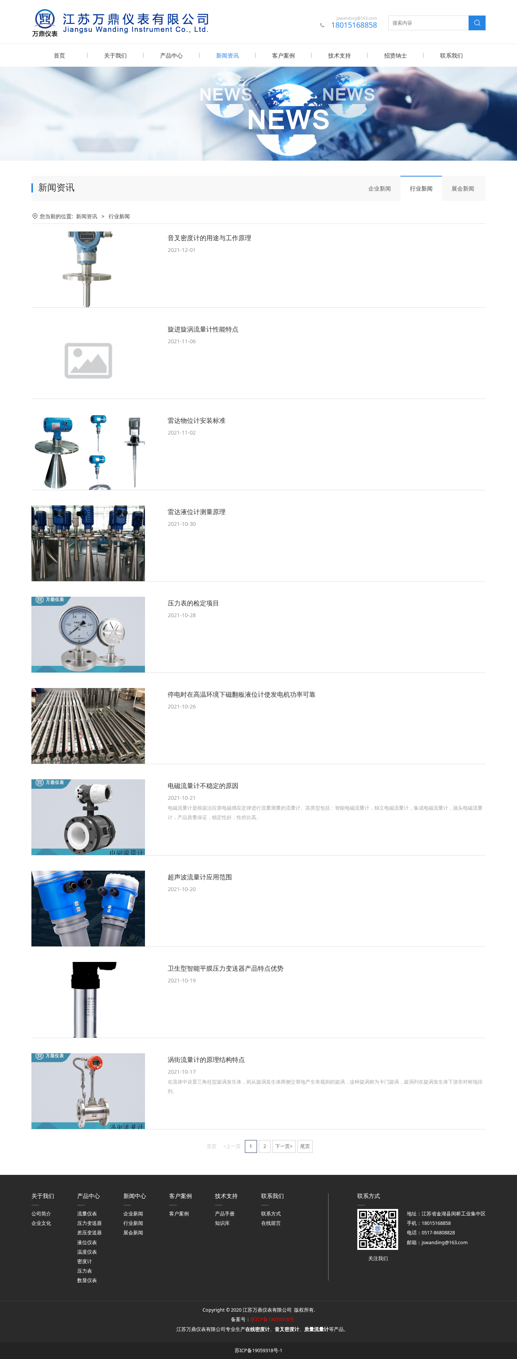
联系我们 (451, 55)
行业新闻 (421, 188)
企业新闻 (379, 188)
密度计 (84, 1261)
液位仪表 (87, 1242)
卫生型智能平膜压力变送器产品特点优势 (225, 968)
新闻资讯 (227, 55)
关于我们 (115, 55)
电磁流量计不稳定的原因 (203, 785)
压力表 (84, 1271)
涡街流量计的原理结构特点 (206, 1059)
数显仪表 (87, 1280)
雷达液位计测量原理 (197, 511)
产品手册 (225, 1213)
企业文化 (41, 1223)
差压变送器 (89, 1232)
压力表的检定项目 (193, 603)
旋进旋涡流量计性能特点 (203, 329)
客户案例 (283, 55)
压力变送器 (89, 1223)
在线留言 (271, 1223)
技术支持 (339, 55)
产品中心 (171, 55)
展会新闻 (463, 188)
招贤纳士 (395, 55)
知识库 (222, 1223)
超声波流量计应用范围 (200, 877)
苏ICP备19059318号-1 (258, 1350)
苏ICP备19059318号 (272, 1319)
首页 (59, 55)
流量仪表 (87, 1213)
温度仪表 (87, 1252)
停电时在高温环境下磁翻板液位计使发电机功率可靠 (242, 694)
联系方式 (271, 1213)
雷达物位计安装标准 (197, 420)
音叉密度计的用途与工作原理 (209, 237)
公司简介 (41, 1213)
